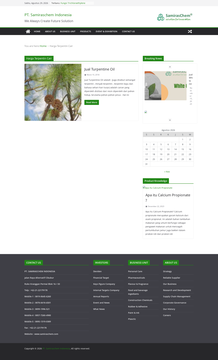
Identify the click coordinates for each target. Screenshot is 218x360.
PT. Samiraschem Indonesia (48, 14)
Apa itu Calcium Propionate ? (167, 197)
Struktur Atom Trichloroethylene (77, 2)
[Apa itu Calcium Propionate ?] (168, 188)
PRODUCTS (85, 31)
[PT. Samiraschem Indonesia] (28, 31)
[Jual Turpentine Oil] (52, 92)
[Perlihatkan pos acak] (190, 31)
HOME (37, 31)
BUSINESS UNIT (67, 31)
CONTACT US (128, 31)
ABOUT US (50, 31)
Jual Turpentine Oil (99, 69)
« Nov (167, 171)
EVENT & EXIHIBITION (106, 31)
